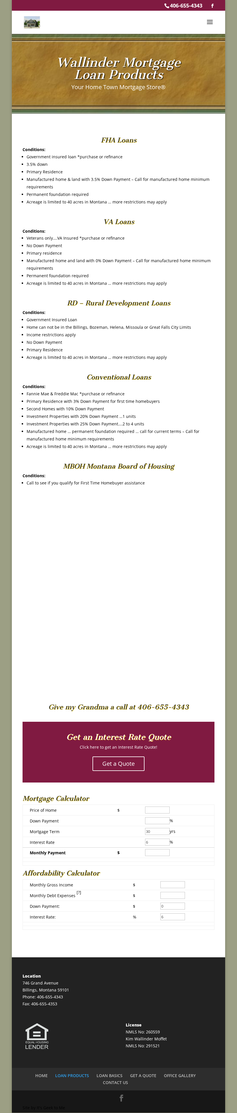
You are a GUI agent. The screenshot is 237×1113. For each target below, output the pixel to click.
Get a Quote (118, 763)
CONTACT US (115, 1082)
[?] (79, 892)
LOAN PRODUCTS (72, 1075)
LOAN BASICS (110, 1075)
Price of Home (43, 810)
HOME (41, 1075)
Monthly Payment (48, 852)
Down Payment (44, 821)
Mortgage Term (45, 831)
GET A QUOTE (143, 1075)
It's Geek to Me (51, 1107)
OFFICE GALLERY (180, 1075)
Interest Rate (42, 842)
